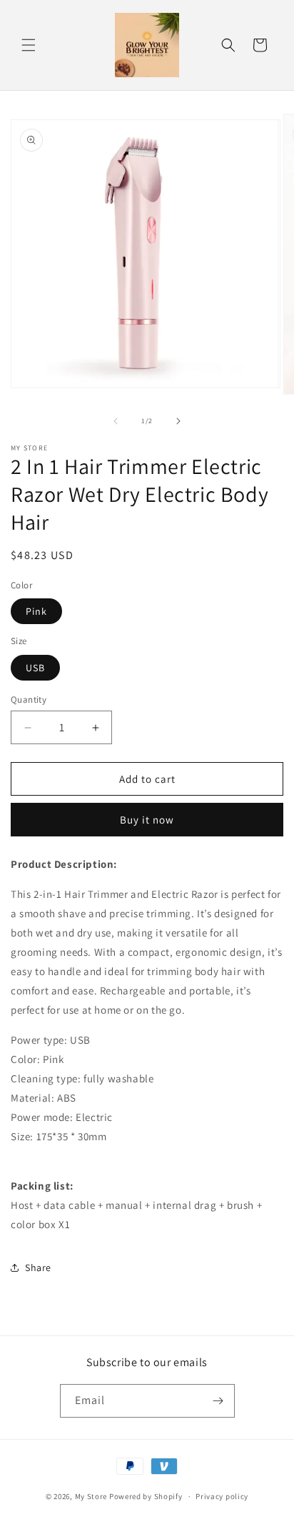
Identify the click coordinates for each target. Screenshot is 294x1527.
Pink (36, 611)
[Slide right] (178, 421)
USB (35, 667)
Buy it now (147, 819)
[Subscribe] (218, 1401)
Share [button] (38, 1267)
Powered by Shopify (146, 1496)
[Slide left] (115, 421)
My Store (91, 1496)
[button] (28, 45)
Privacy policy (222, 1496)
